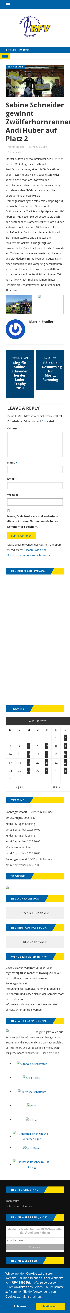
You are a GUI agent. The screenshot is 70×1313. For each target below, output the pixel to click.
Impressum (12, 1201)
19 (28, 762)
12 (28, 754)
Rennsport (15, 66)
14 (46, 754)
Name (12, 462)
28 (46, 771)
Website (12, 495)
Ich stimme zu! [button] (50, 1306)
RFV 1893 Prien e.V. (35, 913)
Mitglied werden (32, 1009)
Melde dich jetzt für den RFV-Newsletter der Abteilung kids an (35, 1231)
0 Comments (15, 152)
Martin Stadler (16, 146)
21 (46, 762)
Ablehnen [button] (20, 1306)
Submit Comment (21, 535)
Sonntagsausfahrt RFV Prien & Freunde (29, 812)
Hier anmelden (50, 1053)
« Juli (19, 787)
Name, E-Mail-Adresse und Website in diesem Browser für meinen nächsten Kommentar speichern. (32, 521)
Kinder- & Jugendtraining (20, 823)
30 (65, 771)
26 (28, 771)
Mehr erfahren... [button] (32, 1296)
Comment (14, 428)
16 (65, 754)
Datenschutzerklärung (19, 1206)
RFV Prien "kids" (35, 942)
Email (12, 478)
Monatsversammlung (18, 847)
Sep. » (56, 787)
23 (65, 762)
